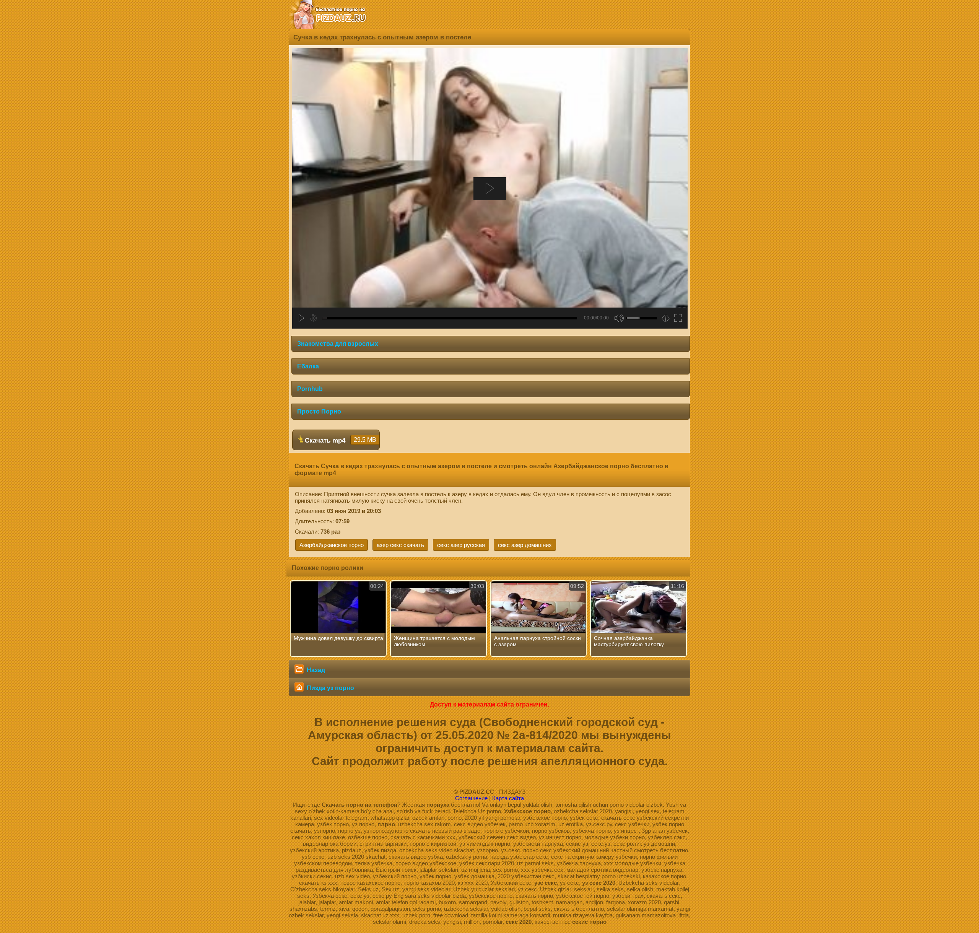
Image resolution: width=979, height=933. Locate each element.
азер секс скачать (400, 545)
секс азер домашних (525, 545)
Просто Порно (319, 411)
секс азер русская (461, 545)
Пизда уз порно (329, 688)
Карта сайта (508, 798)
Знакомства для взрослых (337, 343)
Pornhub (310, 389)
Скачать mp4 (339, 440)
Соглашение (471, 798)
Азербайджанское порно (331, 545)
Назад (315, 670)
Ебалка (308, 366)
